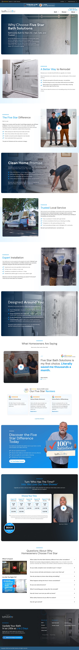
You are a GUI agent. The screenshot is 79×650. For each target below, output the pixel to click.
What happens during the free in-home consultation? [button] (45, 580)
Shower (64, 12)
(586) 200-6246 (73, 10)
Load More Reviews (39, 418)
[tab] (42, 379)
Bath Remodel (55, 623)
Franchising (52, 634)
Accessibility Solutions (70, 625)
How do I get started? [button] (36, 602)
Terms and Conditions (39, 518)
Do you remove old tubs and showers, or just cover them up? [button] (47, 572)
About (73, 12)
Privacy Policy (32, 518)
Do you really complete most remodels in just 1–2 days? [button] (45, 568)
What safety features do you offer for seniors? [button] (43, 597)
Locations (62, 1)
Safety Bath (44, 630)
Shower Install (55, 625)
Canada (53, 638)
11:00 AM (13, 504)
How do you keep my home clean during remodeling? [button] (45, 576)
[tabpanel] (58, 366)
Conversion (44, 627)
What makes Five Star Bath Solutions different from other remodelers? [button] (50, 559)
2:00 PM (13, 508)
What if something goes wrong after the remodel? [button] (44, 589)
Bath (55, 12)
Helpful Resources (71, 1)
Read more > (33, 411)
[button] (17, 461)
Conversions (68, 623)
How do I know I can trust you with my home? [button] (42, 593)
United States (45, 638)
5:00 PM (13, 511)
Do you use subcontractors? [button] (38, 585)
